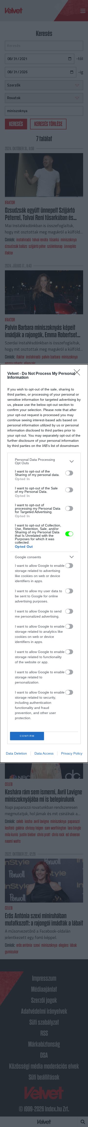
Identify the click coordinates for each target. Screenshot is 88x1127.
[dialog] (44, 563)
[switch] (69, 473)
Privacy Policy (71, 753)
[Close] (78, 374)
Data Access (44, 753)
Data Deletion (16, 753)
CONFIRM (27, 736)
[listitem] (44, 461)
